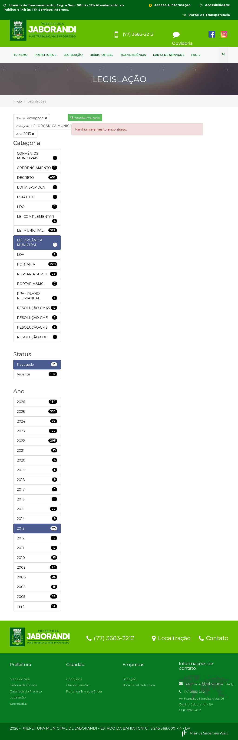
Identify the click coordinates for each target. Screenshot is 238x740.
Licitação (129, 679)
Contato (216, 637)
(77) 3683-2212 (113, 637)
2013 (24, 134)
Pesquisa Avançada (86, 117)
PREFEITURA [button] (44, 55)
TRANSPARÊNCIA (133, 55)
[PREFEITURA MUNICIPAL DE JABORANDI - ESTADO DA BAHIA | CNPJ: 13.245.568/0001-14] (44, 30)
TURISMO (20, 55)
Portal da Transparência (209, 15)
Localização (173, 637)
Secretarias (18, 703)
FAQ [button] (194, 55)
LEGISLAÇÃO (73, 55)
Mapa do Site (20, 679)
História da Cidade (23, 685)
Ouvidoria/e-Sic (78, 685)
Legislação (18, 697)
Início (17, 101)
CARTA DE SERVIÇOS (168, 55)
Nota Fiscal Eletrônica (138, 685)
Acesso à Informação (172, 5)
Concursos (74, 679)
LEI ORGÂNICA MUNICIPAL (47, 126)
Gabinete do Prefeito (26, 691)
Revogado (30, 118)
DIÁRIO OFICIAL (101, 55)
